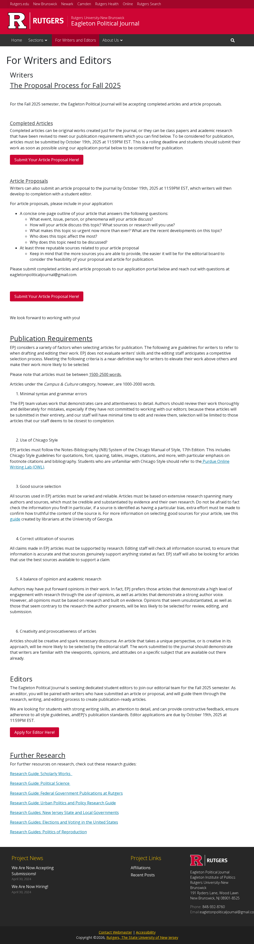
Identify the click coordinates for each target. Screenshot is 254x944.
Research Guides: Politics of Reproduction (48, 832)
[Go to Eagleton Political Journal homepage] (208, 864)
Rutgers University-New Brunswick (97, 18)
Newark (67, 3)
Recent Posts (143, 875)
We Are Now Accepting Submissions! (33, 870)
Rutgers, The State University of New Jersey (142, 937)
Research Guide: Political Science (40, 783)
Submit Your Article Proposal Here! (46, 159)
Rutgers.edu (19, 3)
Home (16, 40)
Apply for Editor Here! (34, 732)
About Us (110, 40)
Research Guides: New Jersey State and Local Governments (64, 812)
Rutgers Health (107, 3)
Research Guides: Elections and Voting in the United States (64, 822)
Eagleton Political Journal (105, 23)
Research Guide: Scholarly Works (41, 773)
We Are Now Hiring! (30, 886)
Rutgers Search (149, 3)
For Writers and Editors (75, 40)
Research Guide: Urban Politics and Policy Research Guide (63, 803)
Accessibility (146, 932)
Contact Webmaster (115, 932)
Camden (84, 3)
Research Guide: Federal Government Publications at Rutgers (66, 793)
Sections (35, 40)
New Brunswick (45, 3)
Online (128, 3)
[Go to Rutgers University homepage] (36, 20)
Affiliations (141, 867)
